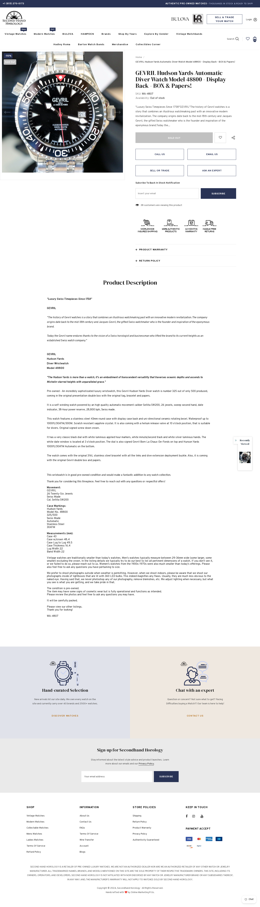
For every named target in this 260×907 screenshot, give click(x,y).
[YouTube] (204, 816)
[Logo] (14, 18)
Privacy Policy (146, 763)
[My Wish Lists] (248, 40)
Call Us (160, 154)
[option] (62, 112)
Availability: (142, 98)
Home (138, 57)
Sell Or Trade (159, 170)
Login (249, 19)
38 (142, 205)
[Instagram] (195, 816)
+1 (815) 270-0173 (13, 3)
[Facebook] (189, 816)
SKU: (138, 94)
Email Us (212, 154)
